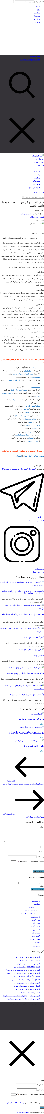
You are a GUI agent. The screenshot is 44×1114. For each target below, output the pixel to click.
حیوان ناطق (31, 907)
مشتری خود (35, 377)
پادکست (37, 13)
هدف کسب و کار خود (32, 406)
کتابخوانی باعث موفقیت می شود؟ (15, 996)
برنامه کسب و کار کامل (19, 390)
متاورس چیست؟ (37, 655)
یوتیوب (41, 456)
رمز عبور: (40, 1089)
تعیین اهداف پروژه (21, 957)
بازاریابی (26, 409)
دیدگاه (41, 827)
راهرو (31, 422)
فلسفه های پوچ (30, 910)
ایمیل (41, 852)
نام (42, 847)
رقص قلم (36, 923)
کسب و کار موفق (22, 469)
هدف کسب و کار (7, 469)
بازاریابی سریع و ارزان (12, 380)
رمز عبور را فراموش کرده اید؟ (13, 1102)
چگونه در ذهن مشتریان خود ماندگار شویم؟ (27, 694)
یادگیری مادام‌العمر (22, 435)
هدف (14, 469)
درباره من (36, 19)
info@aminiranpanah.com (30, 60)
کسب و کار (40, 217)
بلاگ (38, 10)
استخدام (31, 438)
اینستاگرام (18, 456)
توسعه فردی (35, 917)
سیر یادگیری (35, 926)
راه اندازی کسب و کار (33, 745)
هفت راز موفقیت (32, 441)
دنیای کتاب (36, 920)
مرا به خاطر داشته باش (33, 1102)
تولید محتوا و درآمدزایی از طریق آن (26, 732)
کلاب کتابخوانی (22, 964)
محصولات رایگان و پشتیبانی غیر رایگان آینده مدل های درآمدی (23, 615)
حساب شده (36, 387)
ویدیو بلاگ (36, 16)
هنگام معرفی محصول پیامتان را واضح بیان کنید (25, 673)
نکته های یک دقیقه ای (27, 914)
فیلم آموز (36, 930)
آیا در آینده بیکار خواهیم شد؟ (33, 637)
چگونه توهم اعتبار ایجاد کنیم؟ (17, 999)
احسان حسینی (34, 986)
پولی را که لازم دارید (33, 425)
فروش (26, 412)
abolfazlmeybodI (33, 967)
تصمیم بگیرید (35, 367)
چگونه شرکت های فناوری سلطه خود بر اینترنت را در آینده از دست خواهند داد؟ (23, 592)
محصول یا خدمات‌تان (22, 415)
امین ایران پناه (26, 214)
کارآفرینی (27, 371)
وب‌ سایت (40, 856)
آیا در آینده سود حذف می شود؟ (16, 970)
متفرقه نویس (35, 939)
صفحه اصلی (35, 6)
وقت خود (28, 432)
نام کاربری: (40, 1084)
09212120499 (34, 56)
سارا (38, 992)
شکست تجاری (18, 399)
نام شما (41, 883)
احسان (37, 976)
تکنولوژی (35, 428)
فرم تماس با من (34, 22)
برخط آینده (36, 901)
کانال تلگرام (27, 456)
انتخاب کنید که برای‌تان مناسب (23, 374)
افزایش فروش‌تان (29, 419)
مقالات (32, 217)
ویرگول (35, 456)
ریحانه (37, 960)
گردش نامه (36, 936)
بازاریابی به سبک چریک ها (31, 718)
